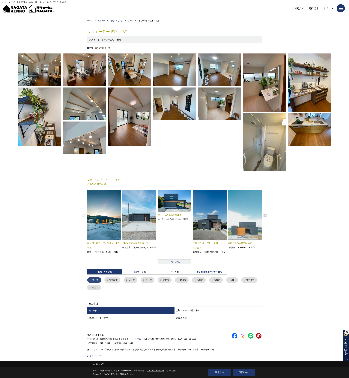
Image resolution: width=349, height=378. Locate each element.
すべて (95, 280)
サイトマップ (95, 356)
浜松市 (200, 280)
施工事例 (93, 310)
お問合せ (299, 8)
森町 (233, 280)
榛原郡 (95, 287)
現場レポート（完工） (99, 318)
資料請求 (313, 8)
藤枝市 (217, 280)
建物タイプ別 (140, 271)
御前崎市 (113, 280)
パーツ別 (175, 271)
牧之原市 (250, 280)
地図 (139, 339)
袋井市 (166, 280)
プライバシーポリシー (155, 371)
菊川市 (132, 280)
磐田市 (183, 280)
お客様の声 (181, 318)
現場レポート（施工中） (188, 310)
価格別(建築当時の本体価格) (209, 271)
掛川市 (149, 280)
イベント (328, 8)
